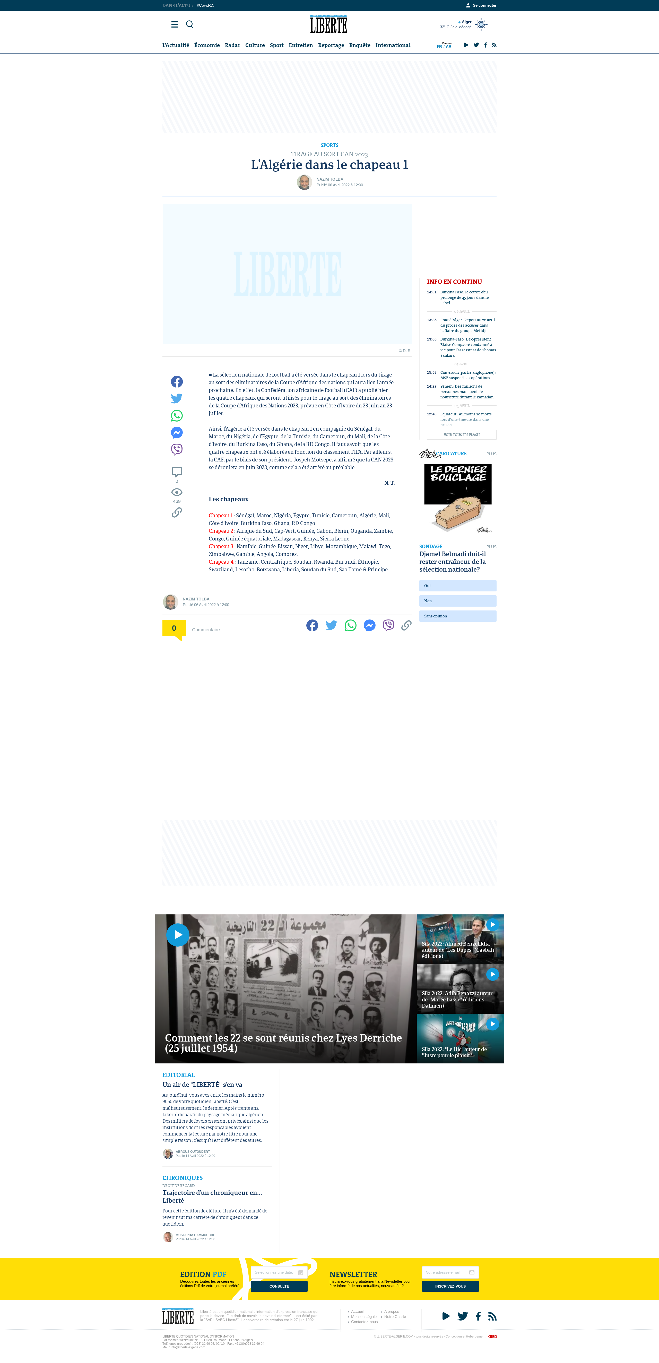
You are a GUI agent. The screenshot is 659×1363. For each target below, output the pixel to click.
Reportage (331, 45)
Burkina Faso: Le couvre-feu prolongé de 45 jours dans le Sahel (464, 297)
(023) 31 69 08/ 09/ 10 (209, 1343)
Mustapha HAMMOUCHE (195, 1235)
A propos (391, 1311)
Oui (427, 585)
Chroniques (182, 1178)
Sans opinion (435, 616)
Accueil (357, 1311)
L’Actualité (175, 45)
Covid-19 (206, 5)
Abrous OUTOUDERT (193, 1152)
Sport (277, 45)
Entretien (301, 45)
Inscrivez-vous (450, 1286)
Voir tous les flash (462, 435)
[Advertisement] (329, 97)
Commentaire (206, 629)
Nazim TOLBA (330, 179)
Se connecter (485, 5)
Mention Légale (364, 1316)
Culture (255, 45)
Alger (456, 24)
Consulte (279, 1286)
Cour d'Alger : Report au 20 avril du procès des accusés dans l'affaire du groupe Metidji (467, 325)
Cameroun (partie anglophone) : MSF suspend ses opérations (468, 375)
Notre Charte (395, 1316)
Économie (207, 45)
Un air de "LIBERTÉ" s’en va (202, 1084)
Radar (232, 45)
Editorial (178, 1075)
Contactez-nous (364, 1322)
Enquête (359, 45)
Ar (449, 46)
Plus (492, 454)
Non (428, 601)
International (393, 45)
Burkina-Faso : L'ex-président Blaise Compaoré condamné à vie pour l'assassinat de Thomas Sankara (468, 347)
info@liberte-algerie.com (188, 1347)
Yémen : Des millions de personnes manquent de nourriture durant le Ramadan (466, 391)
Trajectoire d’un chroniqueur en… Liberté (212, 1196)
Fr (439, 46)
